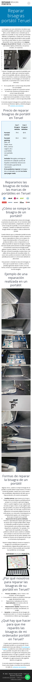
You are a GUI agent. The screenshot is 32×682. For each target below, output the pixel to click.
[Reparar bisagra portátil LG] (16, 199)
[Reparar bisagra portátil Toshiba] (22, 203)
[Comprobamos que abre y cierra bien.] (16, 434)
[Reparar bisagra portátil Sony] (16, 203)
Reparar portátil (10, 3)
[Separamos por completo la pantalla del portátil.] (16, 357)
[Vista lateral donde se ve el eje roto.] (16, 311)
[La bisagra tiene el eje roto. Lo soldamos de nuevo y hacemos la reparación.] (16, 403)
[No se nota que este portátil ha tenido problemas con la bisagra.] (16, 449)
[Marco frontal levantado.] (16, 327)
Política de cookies (16, 679)
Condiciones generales (8, 677)
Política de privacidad (23, 677)
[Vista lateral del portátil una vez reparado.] (16, 418)
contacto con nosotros (16, 106)
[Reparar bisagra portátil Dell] (27, 199)
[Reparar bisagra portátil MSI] (27, 203)
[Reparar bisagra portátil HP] (4, 199)
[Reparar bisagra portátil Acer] (22, 199)
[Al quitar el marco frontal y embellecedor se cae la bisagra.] (16, 372)
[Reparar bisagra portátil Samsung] (10, 203)
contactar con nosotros (19, 667)
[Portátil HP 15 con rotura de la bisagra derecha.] (16, 296)
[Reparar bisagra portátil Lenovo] (4, 203)
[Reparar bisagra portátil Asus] (10, 199)
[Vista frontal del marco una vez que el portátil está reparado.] (16, 464)
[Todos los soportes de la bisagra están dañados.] (16, 388)
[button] (27, 677)
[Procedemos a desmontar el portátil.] (16, 342)
